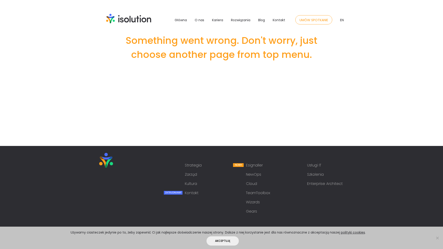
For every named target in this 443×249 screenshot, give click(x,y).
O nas (199, 20)
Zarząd (191, 174)
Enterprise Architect (325, 183)
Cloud (251, 183)
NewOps (253, 174)
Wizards (253, 202)
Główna (181, 20)
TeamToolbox (258, 193)
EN (342, 20)
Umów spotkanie (313, 20)
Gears (251, 211)
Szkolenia (315, 174)
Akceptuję (222, 241)
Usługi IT (314, 165)
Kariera (217, 20)
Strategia (193, 165)
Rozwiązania (240, 20)
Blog (261, 20)
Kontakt (279, 20)
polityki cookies (353, 232)
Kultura (191, 183)
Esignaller (254, 165)
